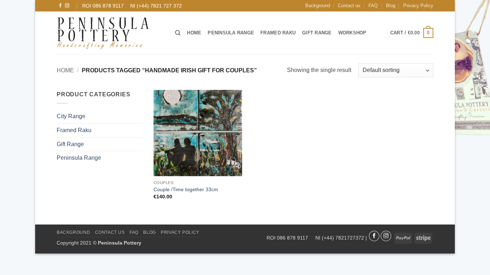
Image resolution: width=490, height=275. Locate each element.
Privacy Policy (418, 5)
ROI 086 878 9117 (103, 6)
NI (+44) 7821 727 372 (156, 6)
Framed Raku (278, 32)
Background (317, 5)
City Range (71, 116)
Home (194, 32)
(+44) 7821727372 (343, 238)
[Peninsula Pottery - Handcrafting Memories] (110, 33)
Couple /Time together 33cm (186, 189)
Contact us (349, 5)
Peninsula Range (231, 32)
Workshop (352, 32)
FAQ (373, 5)
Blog (390, 5)
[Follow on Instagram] (67, 5)
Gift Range (317, 32)
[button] (411, 33)
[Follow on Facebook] (60, 5)
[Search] (177, 33)
